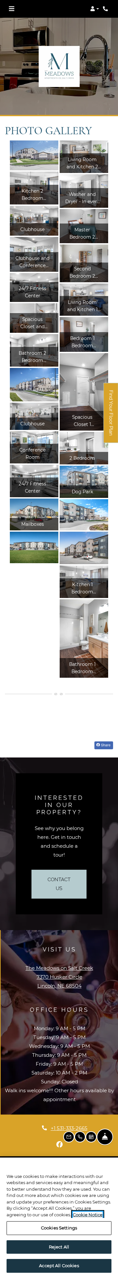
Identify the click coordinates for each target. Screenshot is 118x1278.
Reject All (59, 1246)
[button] (94, 9)
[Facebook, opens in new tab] (59, 1144)
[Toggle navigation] (11, 9)
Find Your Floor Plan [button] (111, 416)
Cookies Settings (59, 1227)
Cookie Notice (88, 1214)
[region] (59, 1218)
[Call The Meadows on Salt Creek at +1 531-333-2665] (106, 9)
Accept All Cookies (59, 1265)
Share (105, 744)
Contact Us (59, 884)
